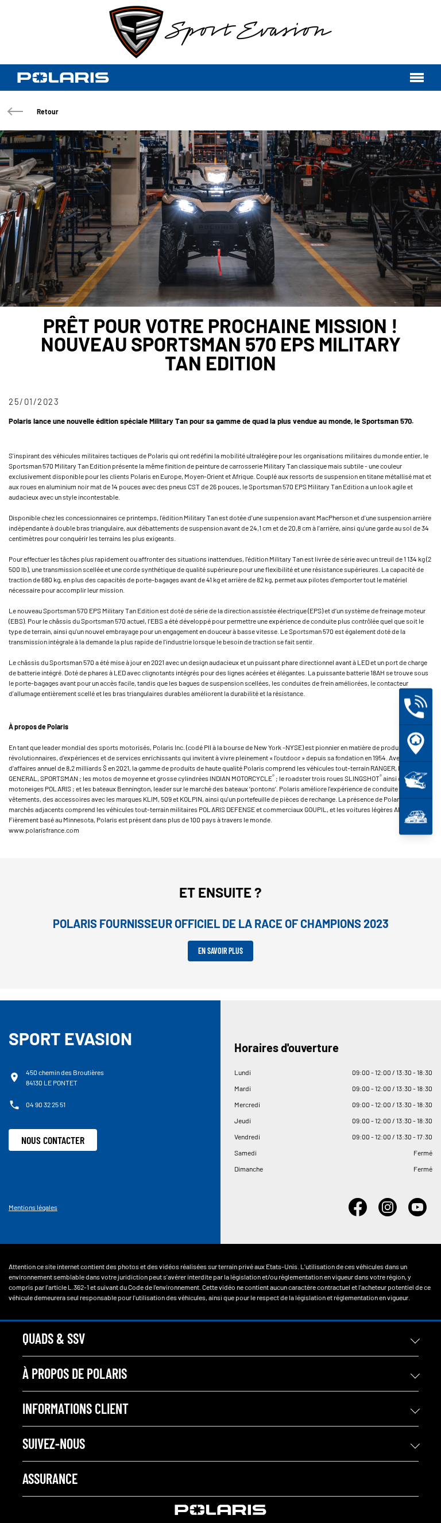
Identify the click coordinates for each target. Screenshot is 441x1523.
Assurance (50, 1478)
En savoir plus (220, 951)
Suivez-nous (53, 1443)
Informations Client (75, 1408)
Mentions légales (33, 1207)
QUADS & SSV (53, 1338)
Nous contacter (52, 1140)
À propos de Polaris (74, 1373)
